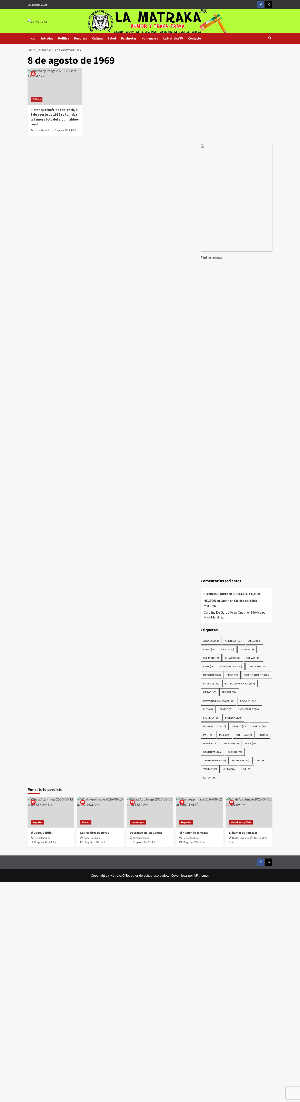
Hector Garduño (42, 130)
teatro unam (214, 760)
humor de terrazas (218, 700)
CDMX (209, 649)
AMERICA (233, 640)
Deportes (80, 38)
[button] (269, 38)
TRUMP (210, 769)
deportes (212, 675)
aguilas (211, 640)
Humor (86, 822)
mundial (233, 717)
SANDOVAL (212, 751)
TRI (260, 760)
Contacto (194, 38)
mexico (226, 709)
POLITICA (244, 734)
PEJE (224, 734)
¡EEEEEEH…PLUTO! (246, 593)
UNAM (229, 769)
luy (208, 709)
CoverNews (179, 875)
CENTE (227, 649)
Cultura (97, 38)
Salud (112, 38)
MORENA (211, 717)
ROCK (251, 743)
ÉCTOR (209, 777)
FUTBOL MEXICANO (240, 683)
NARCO (259, 726)
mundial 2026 (214, 726)
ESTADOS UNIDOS (257, 675)
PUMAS (210, 743)
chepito (211, 657)
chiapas (232, 657)
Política (63, 38)
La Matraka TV (173, 38)
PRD (263, 734)
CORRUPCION (231, 666)
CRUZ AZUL (258, 666)
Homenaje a (149, 38)
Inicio (31, 38)
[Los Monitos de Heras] (100, 812)
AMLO (254, 640)
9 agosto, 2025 (62, 130)
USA (246, 769)
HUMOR (229, 692)
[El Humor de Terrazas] (199, 812)
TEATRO (235, 751)
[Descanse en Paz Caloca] (150, 812)
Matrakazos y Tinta (241, 822)
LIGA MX (248, 700)
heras (209, 692)
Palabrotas (128, 38)
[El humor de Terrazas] (249, 812)
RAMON (231, 743)
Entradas (46, 38)
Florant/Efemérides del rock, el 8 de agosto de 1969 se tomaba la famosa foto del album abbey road (55, 117)
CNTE (208, 666)
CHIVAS (253, 657)
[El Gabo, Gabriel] (51, 812)
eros (232, 675)
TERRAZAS (240, 760)
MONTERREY (249, 709)
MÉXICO (239, 726)
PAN (208, 734)
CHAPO (247, 649)
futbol (211, 683)
